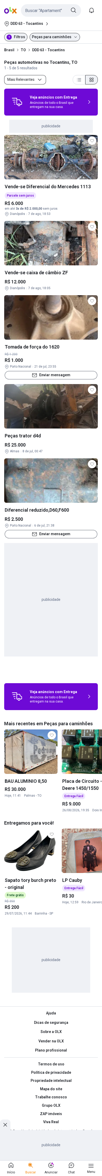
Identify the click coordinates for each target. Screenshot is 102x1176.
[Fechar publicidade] (5, 1125)
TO (23, 50)
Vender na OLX (51, 1041)
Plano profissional (51, 1050)
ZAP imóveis (51, 1114)
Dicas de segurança (51, 1022)
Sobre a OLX (51, 1032)
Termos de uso (51, 1064)
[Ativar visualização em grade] (91, 79)
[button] (51, 10)
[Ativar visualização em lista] (79, 79)
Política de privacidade (51, 1072)
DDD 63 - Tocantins (48, 50)
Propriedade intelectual (51, 1080)
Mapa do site (51, 1089)
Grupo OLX (51, 1105)
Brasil (9, 50)
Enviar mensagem (54, 375)
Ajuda (51, 1013)
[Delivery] (17, 101)
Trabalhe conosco (51, 1097)
